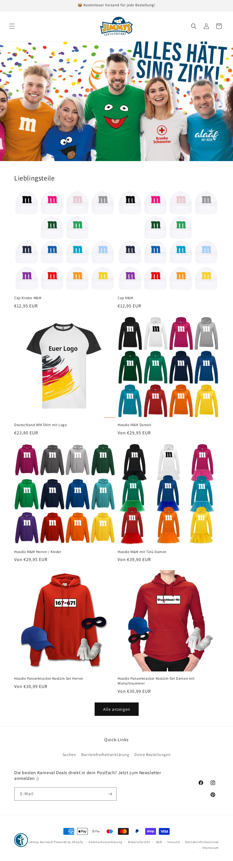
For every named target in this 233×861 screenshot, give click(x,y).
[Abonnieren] (110, 794)
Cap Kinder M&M (27, 298)
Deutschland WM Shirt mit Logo (40, 425)
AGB (159, 842)
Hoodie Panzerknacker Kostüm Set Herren (48, 678)
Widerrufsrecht (139, 842)
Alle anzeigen (116, 709)
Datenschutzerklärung (105, 842)
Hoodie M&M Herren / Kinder (37, 552)
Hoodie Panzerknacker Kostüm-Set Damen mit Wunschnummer (156, 681)
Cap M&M (125, 298)
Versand (173, 842)
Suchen (69, 754)
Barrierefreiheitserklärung (105, 754)
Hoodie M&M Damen (134, 425)
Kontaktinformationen (202, 842)
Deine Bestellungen (152, 754)
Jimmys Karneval (40, 842)
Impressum (210, 848)
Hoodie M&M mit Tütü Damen (142, 552)
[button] (12, 26)
